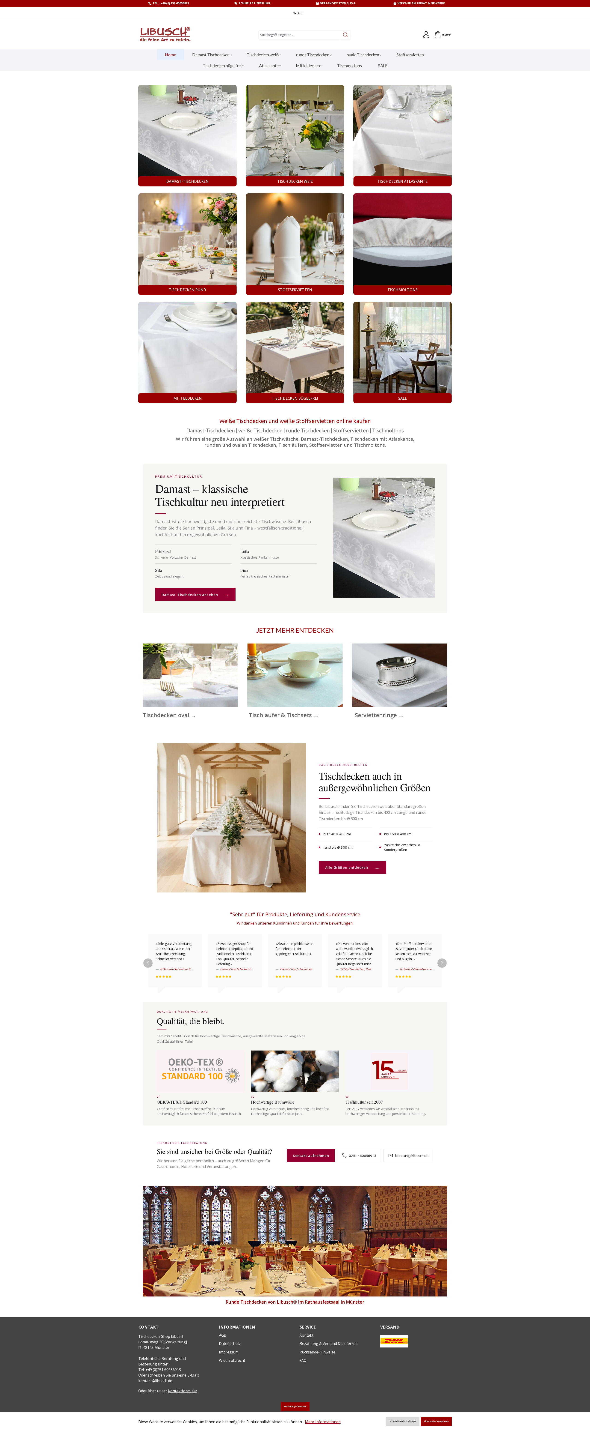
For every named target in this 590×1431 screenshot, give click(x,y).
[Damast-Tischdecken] (187, 135)
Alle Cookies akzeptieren (436, 1421)
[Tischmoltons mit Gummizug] (402, 244)
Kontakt (306, 1335)
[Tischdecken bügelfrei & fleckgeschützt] (295, 352)
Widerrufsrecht (232, 1360)
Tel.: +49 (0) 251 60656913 (171, 3)
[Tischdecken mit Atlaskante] (402, 135)
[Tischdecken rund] (187, 244)
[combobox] (300, 34)
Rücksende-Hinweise (317, 1352)
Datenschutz (230, 1343)
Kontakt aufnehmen (311, 1155)
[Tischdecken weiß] (295, 135)
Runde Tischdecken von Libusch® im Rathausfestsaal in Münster (295, 1302)
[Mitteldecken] (187, 352)
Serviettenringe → (379, 715)
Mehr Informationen (323, 1421)
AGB (222, 1335)
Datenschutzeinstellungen (402, 1421)
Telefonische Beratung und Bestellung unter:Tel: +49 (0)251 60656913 (162, 1364)
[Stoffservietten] (295, 244)
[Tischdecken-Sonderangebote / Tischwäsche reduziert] (402, 352)
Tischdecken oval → (169, 715)
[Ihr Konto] (426, 35)
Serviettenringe (399, 675)
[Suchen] (345, 34)
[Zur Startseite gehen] (164, 35)
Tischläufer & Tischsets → (284, 715)
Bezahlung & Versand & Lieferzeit (329, 1343)
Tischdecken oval (190, 675)
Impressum (229, 1352)
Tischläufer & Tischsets (295, 675)
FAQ (303, 1360)
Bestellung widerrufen (295, 1406)
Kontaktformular (182, 1390)
